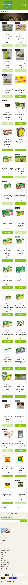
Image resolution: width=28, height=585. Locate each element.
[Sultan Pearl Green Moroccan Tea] (7, 485)
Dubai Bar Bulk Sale (5, 546)
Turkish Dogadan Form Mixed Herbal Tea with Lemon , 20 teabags (20, 307)
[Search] (22, 5)
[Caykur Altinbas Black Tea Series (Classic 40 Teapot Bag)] (7, 105)
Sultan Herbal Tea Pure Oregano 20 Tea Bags (7, 444)
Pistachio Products (5, 544)
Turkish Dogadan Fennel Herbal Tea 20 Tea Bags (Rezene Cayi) (20, 389)
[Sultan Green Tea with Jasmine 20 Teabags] (20, 434)
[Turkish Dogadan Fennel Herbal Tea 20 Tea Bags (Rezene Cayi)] (20, 377)
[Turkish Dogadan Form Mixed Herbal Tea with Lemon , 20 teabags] (20, 296)
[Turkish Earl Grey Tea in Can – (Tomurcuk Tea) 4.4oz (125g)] (20, 132)
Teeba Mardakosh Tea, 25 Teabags (7, 89)
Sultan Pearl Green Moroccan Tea (7, 495)
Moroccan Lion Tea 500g (20, 469)
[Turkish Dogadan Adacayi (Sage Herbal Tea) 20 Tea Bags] (20, 350)
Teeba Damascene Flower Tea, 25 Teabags (20, 38)
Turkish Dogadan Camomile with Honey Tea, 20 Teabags (7, 307)
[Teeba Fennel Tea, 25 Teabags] (7, 54)
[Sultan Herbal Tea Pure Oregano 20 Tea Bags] (7, 434)
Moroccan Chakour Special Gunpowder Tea (20, 496)
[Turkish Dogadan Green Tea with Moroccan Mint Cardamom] (20, 212)
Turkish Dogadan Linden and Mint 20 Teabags (7, 197)
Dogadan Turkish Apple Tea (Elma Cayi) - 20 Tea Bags (20, 170)
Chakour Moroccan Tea (7, 468)
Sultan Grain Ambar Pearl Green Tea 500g (20, 415)
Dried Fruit (3, 560)
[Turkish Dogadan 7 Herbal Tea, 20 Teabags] (7, 350)
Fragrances (3, 552)
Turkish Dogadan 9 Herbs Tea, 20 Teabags (20, 333)
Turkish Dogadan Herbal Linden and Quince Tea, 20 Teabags (7, 253)
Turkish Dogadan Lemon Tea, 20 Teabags (7, 388)
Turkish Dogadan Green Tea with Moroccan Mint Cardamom (20, 224)
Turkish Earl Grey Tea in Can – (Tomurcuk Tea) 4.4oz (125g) (20, 143)
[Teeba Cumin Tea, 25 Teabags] (20, 54)
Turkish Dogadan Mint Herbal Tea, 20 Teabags (20, 280)
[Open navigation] (2, 4)
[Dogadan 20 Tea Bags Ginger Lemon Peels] (7, 159)
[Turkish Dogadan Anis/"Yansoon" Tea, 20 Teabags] (20, 241)
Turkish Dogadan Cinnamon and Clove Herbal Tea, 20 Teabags (7, 417)
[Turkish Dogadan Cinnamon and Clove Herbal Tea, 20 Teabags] (7, 405)
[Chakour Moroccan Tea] (7, 459)
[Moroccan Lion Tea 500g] (20, 459)
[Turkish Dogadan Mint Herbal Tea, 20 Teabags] (20, 269)
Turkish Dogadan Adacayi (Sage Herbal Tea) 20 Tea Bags (20, 361)
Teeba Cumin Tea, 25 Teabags (20, 64)
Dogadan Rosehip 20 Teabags (20, 196)
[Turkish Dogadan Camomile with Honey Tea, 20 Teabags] (7, 296)
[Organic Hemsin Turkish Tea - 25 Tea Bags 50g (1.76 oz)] (7, 132)
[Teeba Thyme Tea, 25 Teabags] (7, 27)
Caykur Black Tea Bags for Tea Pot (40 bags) (20, 89)
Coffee (2, 558)
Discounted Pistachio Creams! (8, 568)
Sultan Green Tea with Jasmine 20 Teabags (20, 444)
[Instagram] (2, 525)
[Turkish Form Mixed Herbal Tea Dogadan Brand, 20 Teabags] (7, 269)
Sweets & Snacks (5, 562)
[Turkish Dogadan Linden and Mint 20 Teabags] (7, 186)
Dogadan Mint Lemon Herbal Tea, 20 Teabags (20, 116)
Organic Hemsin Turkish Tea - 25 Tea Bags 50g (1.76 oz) (7, 143)
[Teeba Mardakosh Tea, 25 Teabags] (7, 79)
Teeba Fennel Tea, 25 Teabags (7, 64)
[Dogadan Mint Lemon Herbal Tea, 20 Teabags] (20, 105)
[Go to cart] (25, 5)
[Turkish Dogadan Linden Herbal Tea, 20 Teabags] (7, 323)
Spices (2, 554)
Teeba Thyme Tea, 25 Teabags (7, 37)
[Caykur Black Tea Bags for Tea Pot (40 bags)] (20, 79)
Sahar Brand (11, 581)
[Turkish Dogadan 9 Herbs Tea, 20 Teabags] (20, 323)
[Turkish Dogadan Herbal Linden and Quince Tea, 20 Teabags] (7, 241)
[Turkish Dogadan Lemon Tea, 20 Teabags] (7, 377)
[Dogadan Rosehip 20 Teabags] (20, 186)
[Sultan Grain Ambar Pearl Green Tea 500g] (20, 405)
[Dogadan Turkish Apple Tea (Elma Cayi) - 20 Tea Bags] (20, 159)
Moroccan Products (5, 550)
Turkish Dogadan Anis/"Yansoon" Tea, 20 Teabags (20, 252)
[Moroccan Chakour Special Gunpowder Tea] (20, 485)
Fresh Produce (4, 566)
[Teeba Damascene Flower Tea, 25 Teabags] (20, 27)
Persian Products (5, 564)
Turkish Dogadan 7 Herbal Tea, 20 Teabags (7, 361)
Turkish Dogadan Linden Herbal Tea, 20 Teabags (7, 334)
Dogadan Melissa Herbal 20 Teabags (7, 222)
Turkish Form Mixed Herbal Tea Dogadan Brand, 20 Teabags (7, 280)
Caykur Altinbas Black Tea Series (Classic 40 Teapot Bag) (7, 116)
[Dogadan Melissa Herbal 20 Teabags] (7, 212)
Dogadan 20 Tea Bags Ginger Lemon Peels (7, 169)
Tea (2, 556)
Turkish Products (5, 548)
